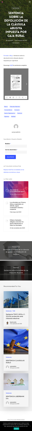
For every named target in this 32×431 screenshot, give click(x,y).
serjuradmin (10, 40)
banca (6, 106)
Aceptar (16, 428)
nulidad (13, 116)
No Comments (16, 42)
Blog (11, 55)
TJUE (13, 311)
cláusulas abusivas (15, 106)
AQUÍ (11, 65)
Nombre (8, 143)
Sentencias (16, 8)
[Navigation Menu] (30, 2)
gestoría (19, 113)
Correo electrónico (11, 149)
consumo (16, 110)
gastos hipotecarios (9, 113)
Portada (6, 55)
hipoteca (6, 116)
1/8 (6, 97)
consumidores (8, 110)
